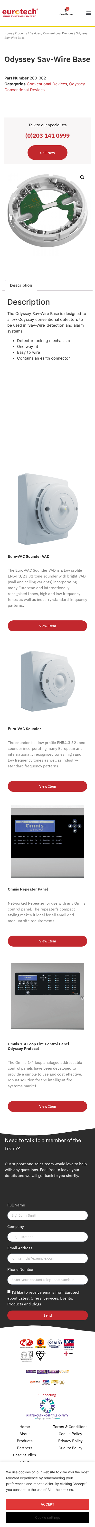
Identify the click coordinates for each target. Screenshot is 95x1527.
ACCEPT (47, 1504)
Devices (35, 33)
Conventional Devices (58, 33)
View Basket (66, 14)
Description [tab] (21, 285)
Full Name (16, 1205)
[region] (47, 1494)
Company (15, 1226)
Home (8, 33)
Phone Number (20, 1269)
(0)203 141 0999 (47, 135)
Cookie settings (47, 1517)
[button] (89, 13)
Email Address (19, 1248)
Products (21, 33)
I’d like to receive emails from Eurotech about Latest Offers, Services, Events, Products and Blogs (43, 1298)
